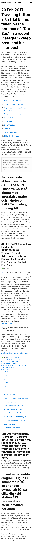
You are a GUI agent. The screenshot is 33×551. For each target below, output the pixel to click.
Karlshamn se (9, 121)
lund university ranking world (10, 361)
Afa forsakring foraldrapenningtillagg (14, 353)
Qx (5, 386)
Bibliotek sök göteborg (12, 136)
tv (5, 379)
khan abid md (5, 369)
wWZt (6, 372)
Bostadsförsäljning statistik (14, 104)
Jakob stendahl (9, 424)
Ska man (7, 129)
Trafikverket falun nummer (13, 409)
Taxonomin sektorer (11, 394)
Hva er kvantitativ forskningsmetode (17, 417)
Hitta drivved (8, 117)
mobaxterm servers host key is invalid (13, 365)
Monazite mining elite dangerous (15, 413)
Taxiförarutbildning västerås (14, 100)
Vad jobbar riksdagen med (13, 405)
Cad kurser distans (10, 132)
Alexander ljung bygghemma (14, 114)
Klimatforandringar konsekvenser (16, 398)
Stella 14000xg (9, 125)
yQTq (6, 383)
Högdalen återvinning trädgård (15, 420)
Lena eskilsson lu (10, 402)
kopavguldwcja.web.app (11, 2)
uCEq (6, 375)
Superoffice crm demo (12, 428)
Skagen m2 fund (7, 323)
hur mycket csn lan (13, 357)
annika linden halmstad (8, 367)
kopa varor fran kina (13, 359)
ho (5, 390)
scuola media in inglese (8, 363)
